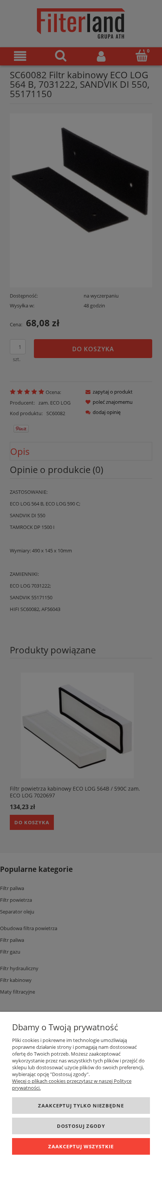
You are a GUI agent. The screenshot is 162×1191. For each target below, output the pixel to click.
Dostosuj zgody (81, 1126)
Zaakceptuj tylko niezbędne (81, 1105)
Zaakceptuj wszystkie (81, 1146)
